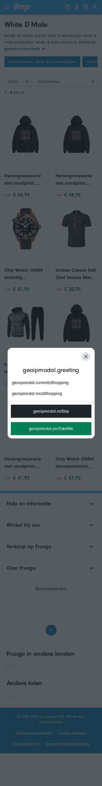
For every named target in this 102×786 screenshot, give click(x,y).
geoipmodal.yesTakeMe (51, 428)
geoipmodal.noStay (51, 411)
